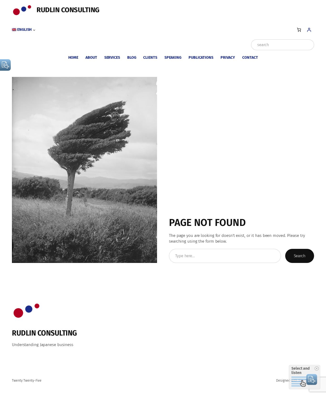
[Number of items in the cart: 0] (299, 30)
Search (299, 255)
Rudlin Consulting (68, 10)
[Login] (309, 30)
